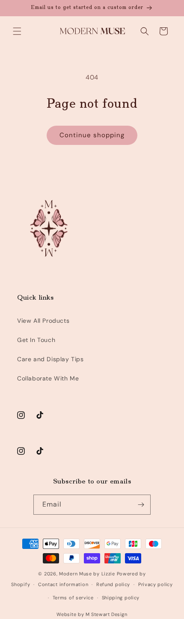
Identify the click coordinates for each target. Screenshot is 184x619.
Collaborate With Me (48, 378)
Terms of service (73, 598)
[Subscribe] (140, 505)
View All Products (43, 320)
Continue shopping (92, 135)
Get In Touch (36, 340)
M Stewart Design (107, 614)
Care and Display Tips (50, 359)
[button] (17, 31)
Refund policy (113, 584)
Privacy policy (155, 584)
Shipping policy (121, 598)
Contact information (63, 584)
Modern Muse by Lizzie (87, 574)
